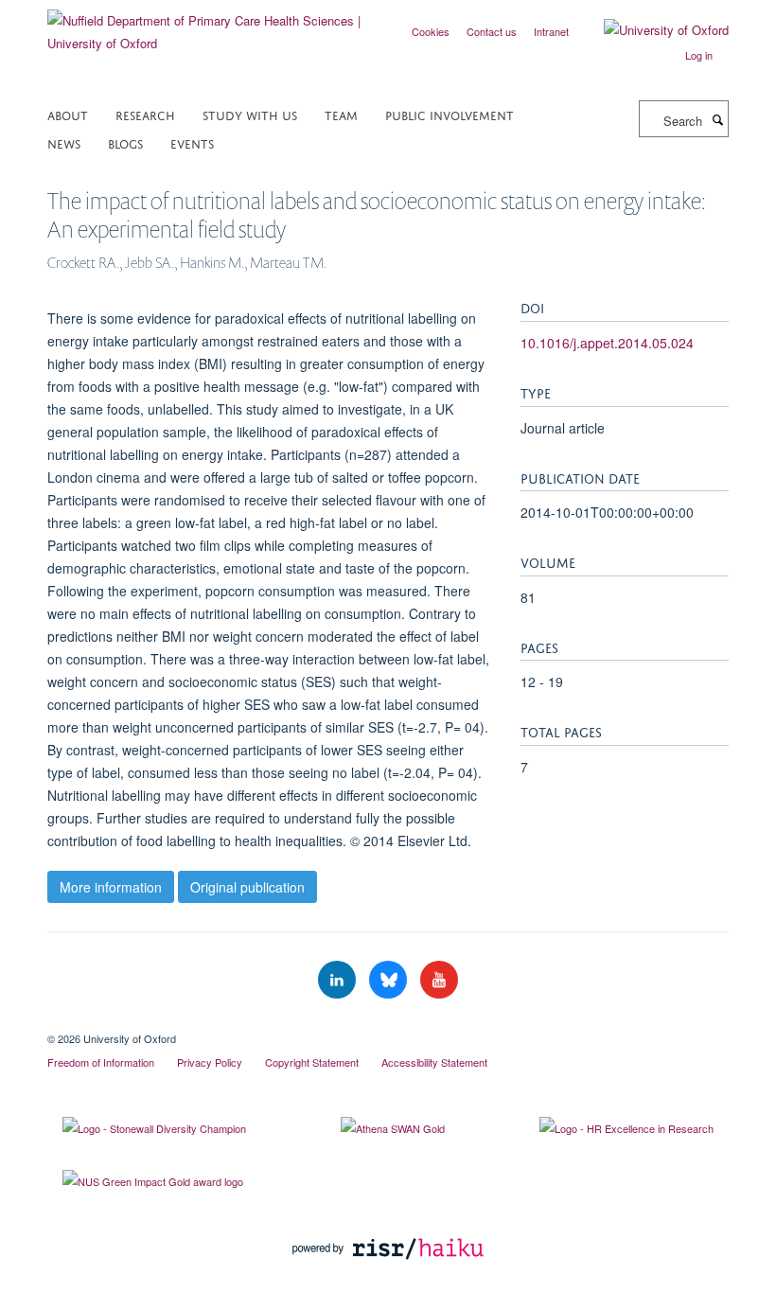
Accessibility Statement (434, 1062)
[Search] (717, 119)
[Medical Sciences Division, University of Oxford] (388, 1022)
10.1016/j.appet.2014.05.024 (607, 342)
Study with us (250, 114)
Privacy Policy (209, 1062)
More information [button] (111, 886)
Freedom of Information (100, 1062)
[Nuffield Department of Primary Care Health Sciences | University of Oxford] (210, 25)
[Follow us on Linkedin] (339, 980)
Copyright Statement (312, 1062)
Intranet (551, 31)
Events (192, 142)
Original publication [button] (247, 886)
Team (341, 114)
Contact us (492, 31)
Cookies (431, 31)
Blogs (125, 142)
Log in (699, 54)
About (67, 114)
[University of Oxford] (652, 30)
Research (145, 114)
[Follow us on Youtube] (439, 980)
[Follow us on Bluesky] (390, 980)
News (63, 142)
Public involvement (449, 114)
